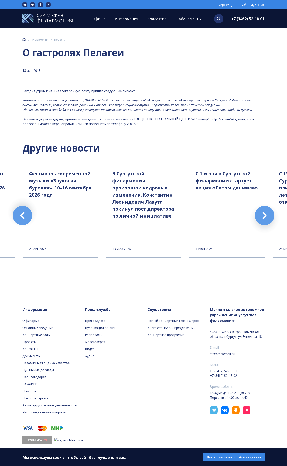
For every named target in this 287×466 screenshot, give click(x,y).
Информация (126, 18)
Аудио (89, 356)
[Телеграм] (24, 4)
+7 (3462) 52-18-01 (248, 18)
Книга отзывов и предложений (171, 328)
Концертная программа (165, 335)
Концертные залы (36, 335)
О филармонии (33, 321)
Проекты (29, 342)
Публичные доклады (38, 370)
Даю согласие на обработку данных (234, 457)
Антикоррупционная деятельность (49, 405)
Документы (31, 356)
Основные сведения (37, 328)
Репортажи (93, 335)
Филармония (40, 39)
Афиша (99, 18)
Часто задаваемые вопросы (44, 412)
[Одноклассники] (40, 4)
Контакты (30, 349)
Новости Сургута (35, 398)
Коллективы (158, 18)
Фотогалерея (95, 342)
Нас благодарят (34, 377)
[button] (218, 18)
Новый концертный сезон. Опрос (173, 321)
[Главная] (24, 39)
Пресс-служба (95, 321)
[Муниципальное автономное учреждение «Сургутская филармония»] (51, 18)
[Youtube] (48, 4)
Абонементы (190, 18)
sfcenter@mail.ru (222, 354)
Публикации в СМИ (100, 328)
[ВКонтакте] (32, 4)
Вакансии (29, 384)
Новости (60, 39)
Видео (90, 349)
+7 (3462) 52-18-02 (223, 376)
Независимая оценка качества (46, 363)
